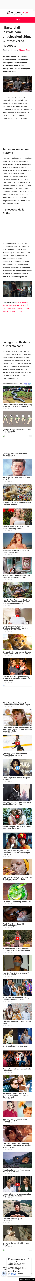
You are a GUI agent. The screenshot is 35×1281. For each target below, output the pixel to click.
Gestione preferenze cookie (27, 1279)
